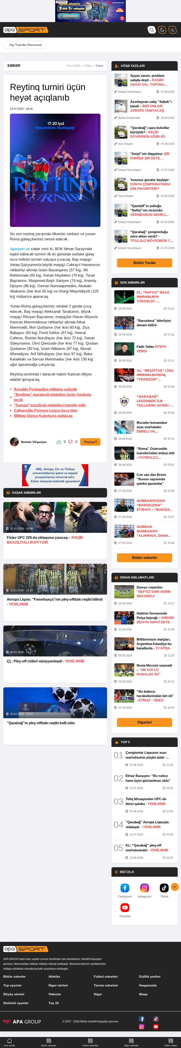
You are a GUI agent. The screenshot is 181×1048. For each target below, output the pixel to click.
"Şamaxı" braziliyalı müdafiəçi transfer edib (50, 405)
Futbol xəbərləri (106, 976)
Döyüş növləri (13, 994)
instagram (144, 896)
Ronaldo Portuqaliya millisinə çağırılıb (45, 389)
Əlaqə (143, 994)
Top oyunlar (12, 985)
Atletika (54, 976)
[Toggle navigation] (172, 30)
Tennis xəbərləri (106, 985)
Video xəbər (171, 1045)
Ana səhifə (9, 1045)
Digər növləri (58, 985)
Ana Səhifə (73, 65)
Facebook (125, 896)
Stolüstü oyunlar (15, 1003)
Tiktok (164, 896)
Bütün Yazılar (145, 263)
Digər (98, 994)
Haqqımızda (148, 985)
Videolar (55, 994)
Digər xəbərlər (131, 1045)
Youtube (125, 916)
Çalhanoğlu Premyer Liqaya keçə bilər (45, 410)
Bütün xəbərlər (144, 558)
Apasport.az (20, 249)
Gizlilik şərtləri (149, 976)
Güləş (88, 65)
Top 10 (54, 1003)
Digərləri (145, 722)
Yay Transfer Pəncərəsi (25, 45)
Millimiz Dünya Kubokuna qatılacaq (43, 416)
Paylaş (89, 442)
